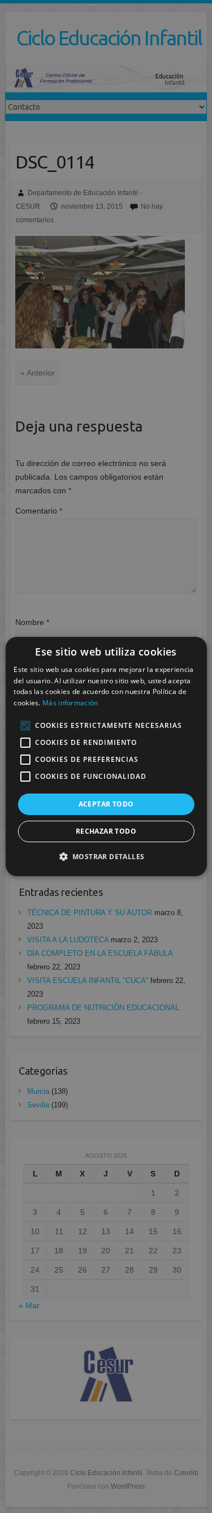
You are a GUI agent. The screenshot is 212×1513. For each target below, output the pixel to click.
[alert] (106, 756)
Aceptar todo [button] (106, 804)
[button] (106, 856)
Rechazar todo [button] (106, 831)
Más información (70, 703)
